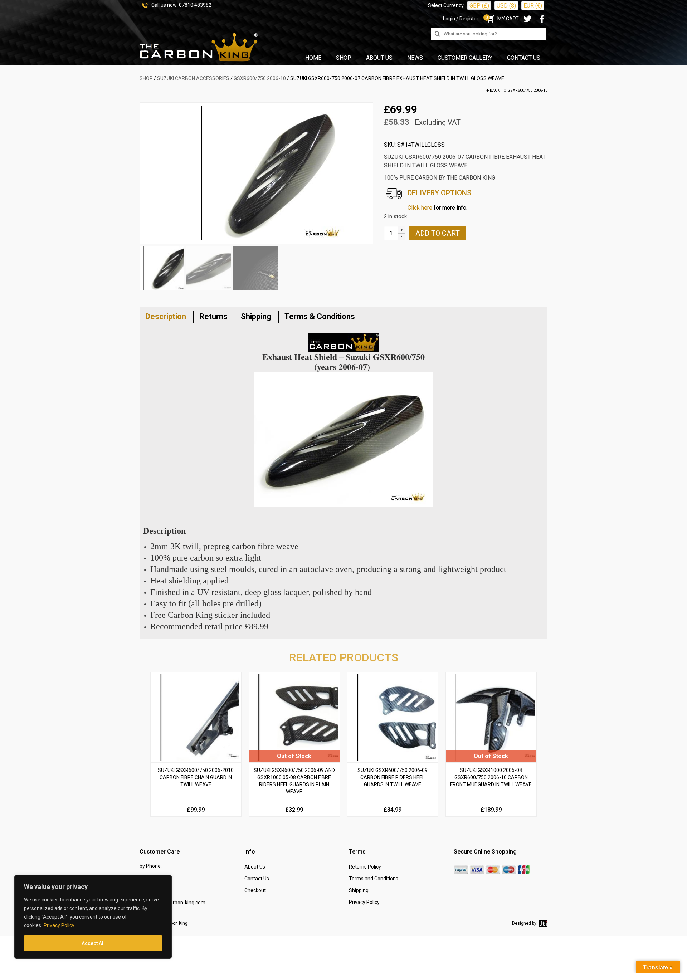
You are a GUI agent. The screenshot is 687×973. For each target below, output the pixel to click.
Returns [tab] (213, 316)
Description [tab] (165, 316)
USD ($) (506, 5)
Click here (420, 207)
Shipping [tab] (256, 316)
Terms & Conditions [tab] (319, 316)
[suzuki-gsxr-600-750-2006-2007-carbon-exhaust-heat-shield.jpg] (256, 173)
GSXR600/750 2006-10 (260, 78)
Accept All (93, 943)
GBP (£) (479, 5)
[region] (93, 917)
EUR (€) (532, 5)
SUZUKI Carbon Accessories (193, 78)
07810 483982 (195, 5)
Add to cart (437, 233)
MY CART (502, 18)
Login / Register (460, 18)
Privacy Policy (59, 925)
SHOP (146, 78)
